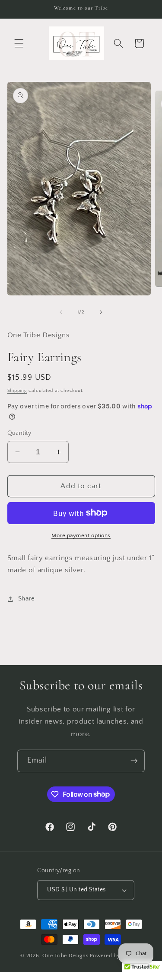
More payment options (81, 535)
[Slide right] (101, 312)
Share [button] (26, 598)
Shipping (17, 390)
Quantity (19, 433)
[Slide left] (60, 312)
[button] (19, 43)
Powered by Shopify (116, 956)
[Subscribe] (134, 761)
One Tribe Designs (65, 956)
